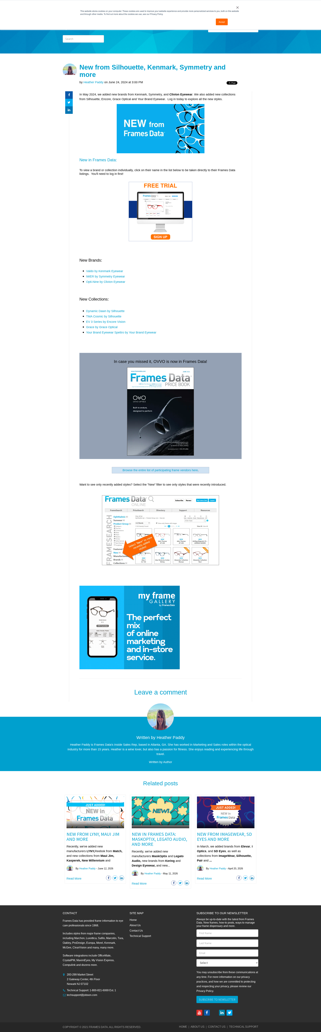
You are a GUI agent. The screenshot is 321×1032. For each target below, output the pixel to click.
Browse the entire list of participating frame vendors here (160, 470)
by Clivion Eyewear (112, 281)
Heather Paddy (93, 82)
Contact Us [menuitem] (136, 930)
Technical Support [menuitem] (140, 936)
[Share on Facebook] (69, 95)
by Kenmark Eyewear (108, 271)
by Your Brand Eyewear (140, 332)
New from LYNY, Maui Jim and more (93, 836)
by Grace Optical (106, 327)
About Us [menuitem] (135, 925)
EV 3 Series (94, 321)
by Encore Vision (114, 321)
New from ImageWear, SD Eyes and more (224, 836)
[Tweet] (69, 102)
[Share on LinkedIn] (69, 110)
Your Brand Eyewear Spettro (105, 332)
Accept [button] (222, 21)
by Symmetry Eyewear (110, 276)
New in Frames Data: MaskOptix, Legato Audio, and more (159, 839)
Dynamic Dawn (96, 311)
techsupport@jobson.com (82, 995)
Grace (90, 327)
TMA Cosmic (94, 316)
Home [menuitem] (133, 920)
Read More (74, 878)
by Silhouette (116, 311)
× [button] (237, 6)
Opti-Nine (93, 281)
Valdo (90, 271)
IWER (90, 276)
